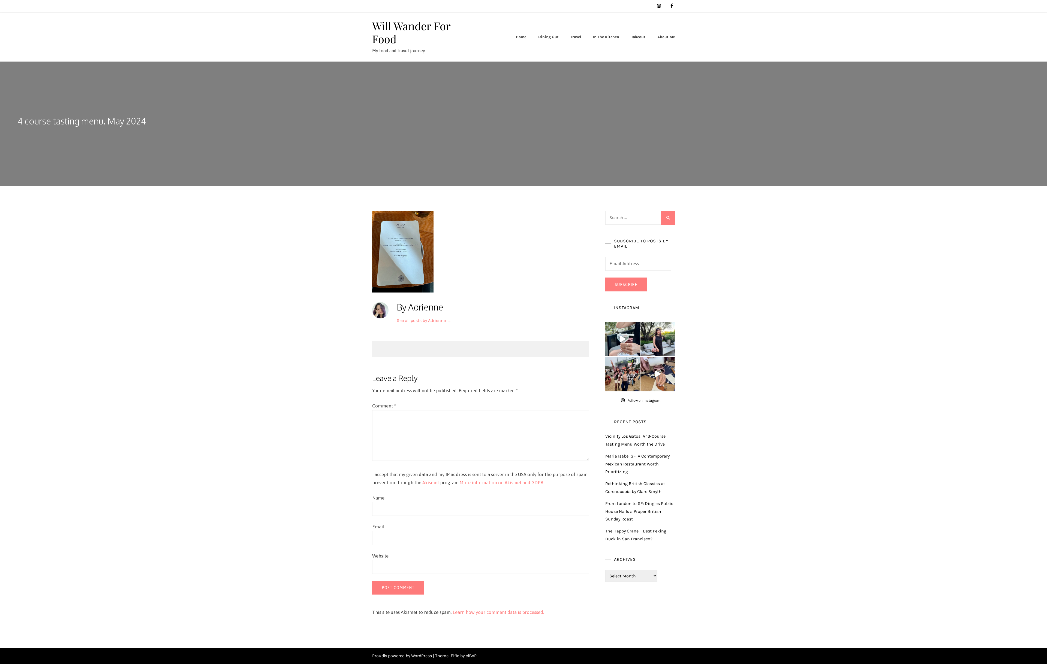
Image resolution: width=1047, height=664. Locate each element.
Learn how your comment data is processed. (498, 612)
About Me (666, 37)
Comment (384, 406)
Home (521, 37)
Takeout (638, 37)
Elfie (455, 655)
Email (378, 526)
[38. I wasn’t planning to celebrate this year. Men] (657, 339)
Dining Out (548, 37)
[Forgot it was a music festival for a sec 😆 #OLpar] (657, 374)
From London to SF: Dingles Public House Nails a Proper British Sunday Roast (639, 511)
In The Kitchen (606, 37)
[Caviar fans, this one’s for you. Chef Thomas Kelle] (622, 339)
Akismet (430, 482)
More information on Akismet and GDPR (501, 482)
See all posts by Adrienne (424, 320)
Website (380, 556)
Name (378, 498)
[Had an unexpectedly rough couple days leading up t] (622, 374)
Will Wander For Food (411, 32)
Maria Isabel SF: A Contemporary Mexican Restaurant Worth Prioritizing (637, 463)
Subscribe (626, 284)
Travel (576, 37)
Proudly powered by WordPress (402, 655)
